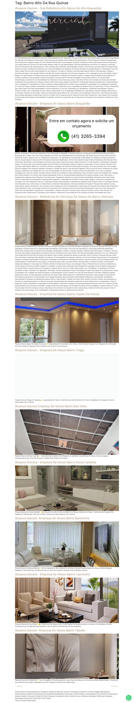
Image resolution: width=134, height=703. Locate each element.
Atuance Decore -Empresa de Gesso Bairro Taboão (50, 630)
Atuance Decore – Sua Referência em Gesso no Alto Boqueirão (58, 8)
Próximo (115, 686)
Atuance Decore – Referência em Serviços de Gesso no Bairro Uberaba (64, 196)
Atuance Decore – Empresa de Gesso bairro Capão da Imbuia (57, 294)
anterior (18, 686)
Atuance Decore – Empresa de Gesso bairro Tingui (49, 350)
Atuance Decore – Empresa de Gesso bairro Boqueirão (52, 103)
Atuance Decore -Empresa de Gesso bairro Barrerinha (52, 518)
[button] (128, 697)
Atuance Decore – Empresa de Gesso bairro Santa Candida (55, 462)
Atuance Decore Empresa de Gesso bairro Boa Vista (51, 406)
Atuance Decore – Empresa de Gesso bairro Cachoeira (52, 574)
